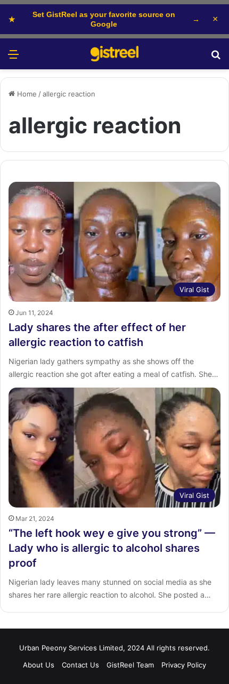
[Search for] (215, 58)
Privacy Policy (183, 665)
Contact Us (80, 665)
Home (26, 94)
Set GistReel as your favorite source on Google (104, 19)
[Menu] (13, 58)
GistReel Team (130, 665)
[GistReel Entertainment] (114, 54)
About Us (38, 665)
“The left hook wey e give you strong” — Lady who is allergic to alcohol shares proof (112, 548)
